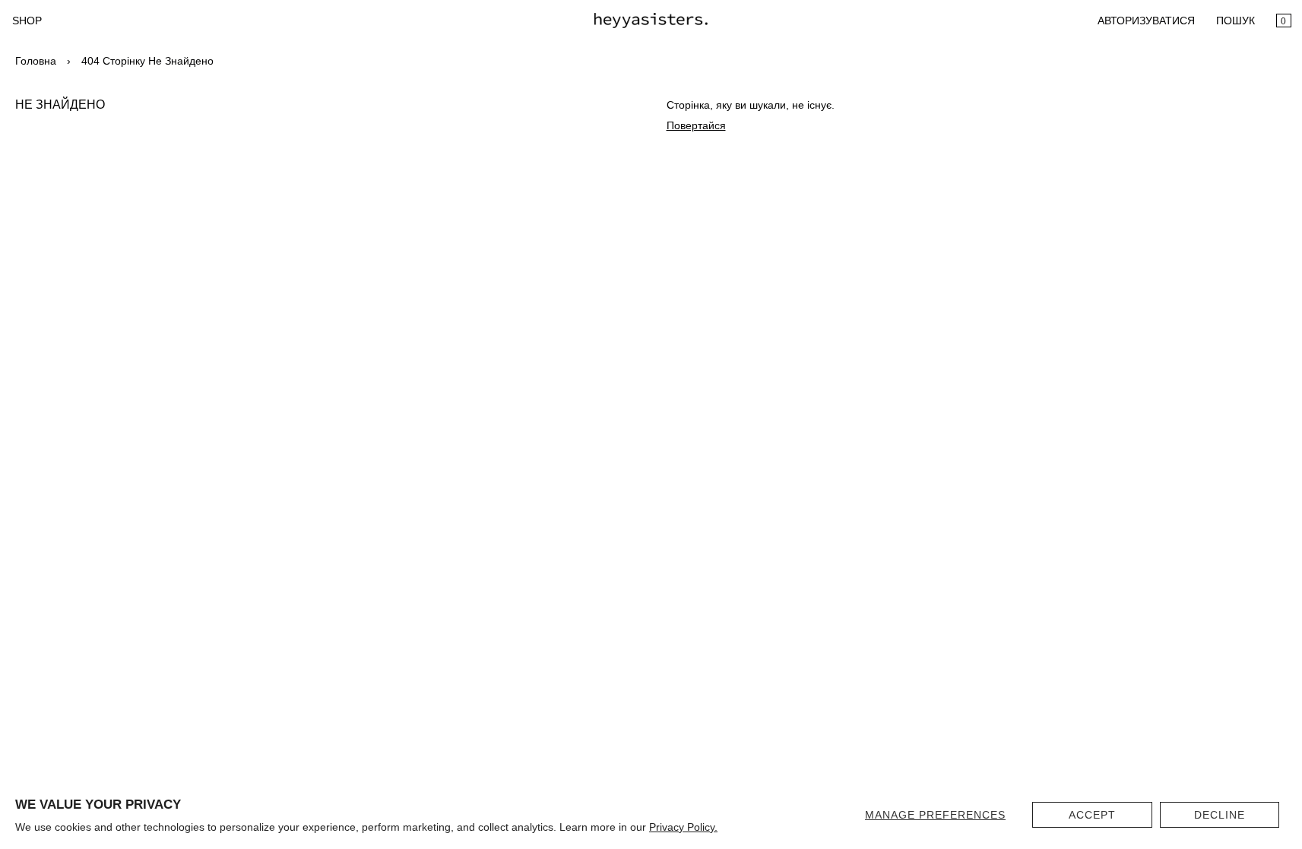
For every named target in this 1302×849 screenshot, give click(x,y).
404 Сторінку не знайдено (147, 61)
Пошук (1235, 20)
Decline (1219, 815)
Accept (1092, 815)
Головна (35, 61)
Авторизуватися (1146, 20)
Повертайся (696, 125)
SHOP (27, 20)
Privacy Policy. (683, 827)
